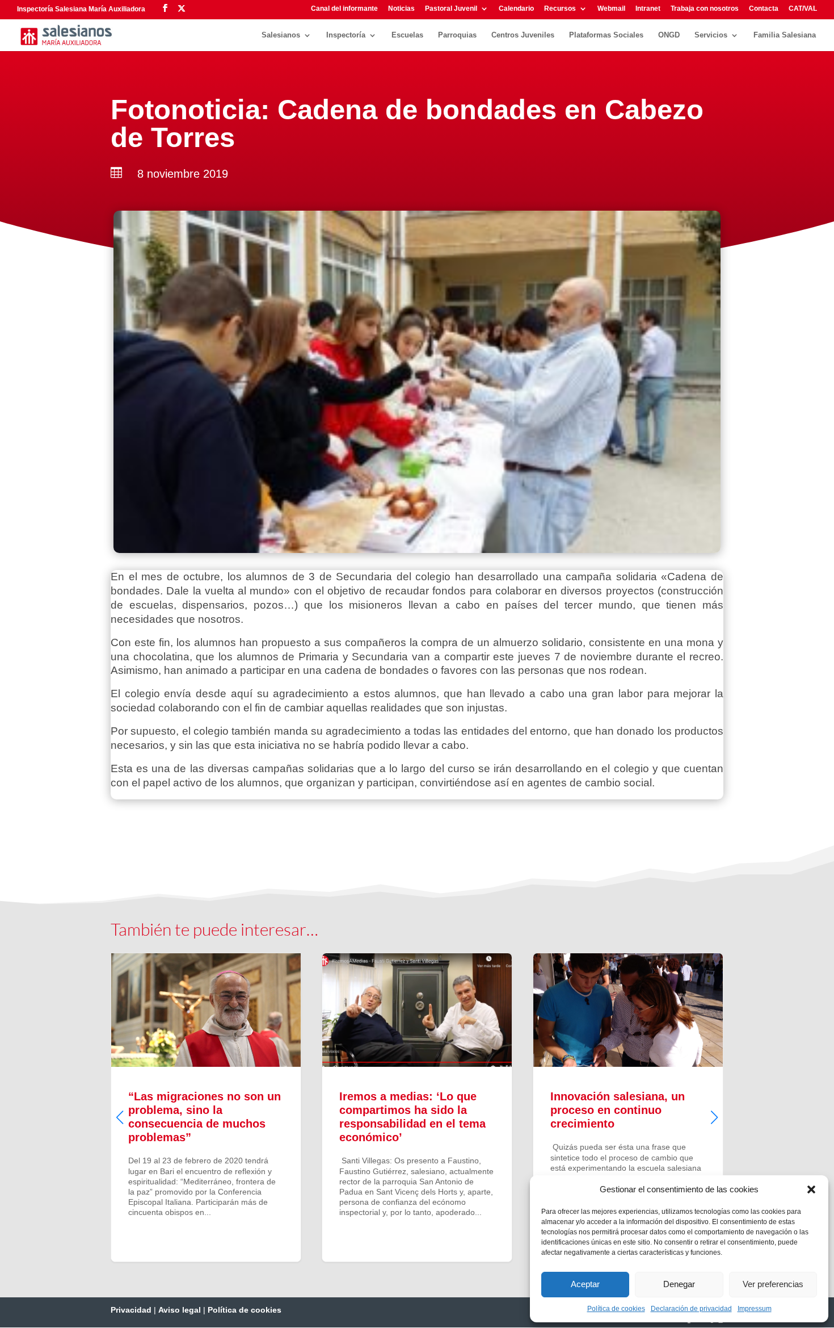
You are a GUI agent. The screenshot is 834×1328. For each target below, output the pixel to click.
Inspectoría (345, 35)
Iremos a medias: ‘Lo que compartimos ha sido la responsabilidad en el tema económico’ (417, 1107)
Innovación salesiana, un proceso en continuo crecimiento (628, 1107)
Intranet (647, 8)
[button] (811, 1189)
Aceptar (585, 1284)
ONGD (669, 35)
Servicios (710, 35)
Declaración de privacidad (691, 1309)
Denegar (679, 1284)
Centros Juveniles (522, 35)
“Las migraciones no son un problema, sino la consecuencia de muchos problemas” (206, 1107)
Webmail (611, 8)
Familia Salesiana (784, 35)
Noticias (401, 8)
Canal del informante (344, 8)
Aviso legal (179, 1309)
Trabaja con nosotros (705, 8)
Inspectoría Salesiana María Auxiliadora (81, 9)
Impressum (755, 1309)
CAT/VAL (803, 8)
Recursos (560, 8)
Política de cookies (616, 1309)
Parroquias (457, 35)
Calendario (516, 8)
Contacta (763, 8)
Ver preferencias (773, 1284)
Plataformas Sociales (606, 35)
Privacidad (131, 1309)
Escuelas (407, 35)
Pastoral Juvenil (451, 8)
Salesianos (281, 35)
